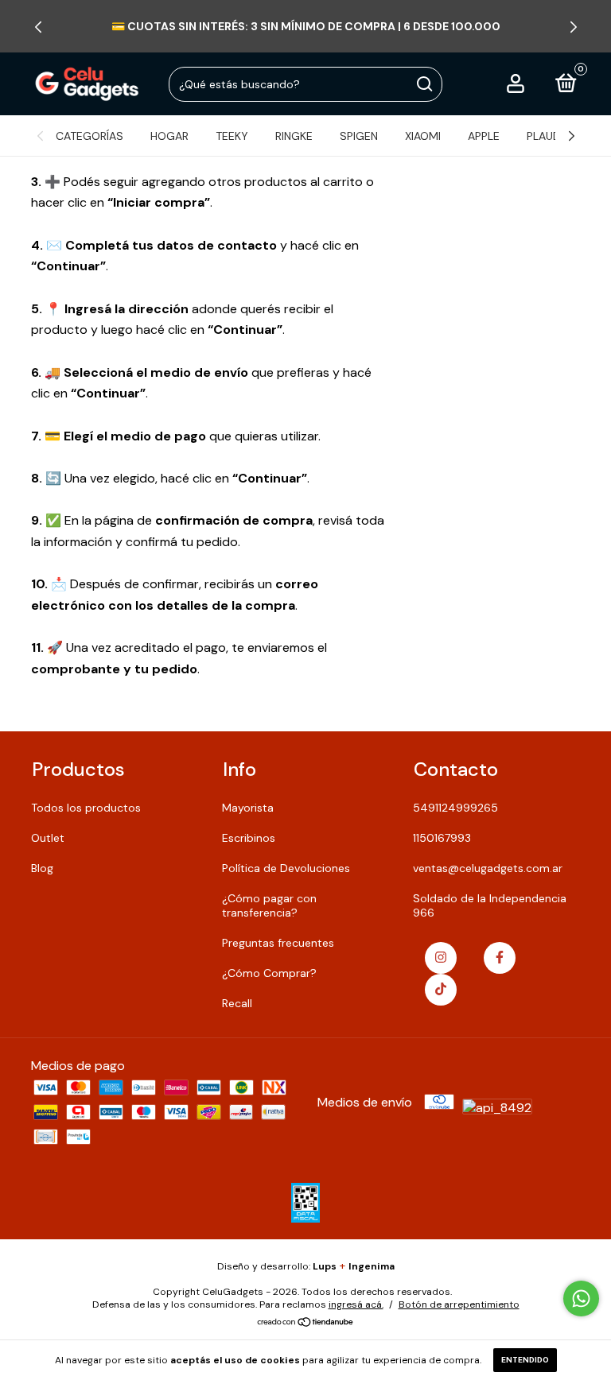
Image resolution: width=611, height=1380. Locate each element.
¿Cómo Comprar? (269, 973)
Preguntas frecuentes (278, 943)
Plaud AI (550, 136)
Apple (484, 136)
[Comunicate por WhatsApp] (581, 1298)
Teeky (232, 136)
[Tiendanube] (306, 1323)
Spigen (359, 136)
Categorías (89, 136)
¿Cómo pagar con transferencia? (269, 905)
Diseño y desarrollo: (277, 1266)
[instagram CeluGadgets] (441, 958)
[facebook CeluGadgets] (500, 958)
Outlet (47, 838)
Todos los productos (86, 807)
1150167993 (442, 838)
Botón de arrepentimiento (459, 1304)
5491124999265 (455, 807)
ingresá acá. (356, 1304)
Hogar (169, 136)
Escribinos (248, 838)
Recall (237, 1003)
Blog (42, 868)
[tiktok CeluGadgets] (441, 990)
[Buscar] (424, 84)
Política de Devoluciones (286, 868)
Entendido (525, 1360)
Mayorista (248, 807)
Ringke (294, 136)
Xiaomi (423, 136)
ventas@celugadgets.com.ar (487, 868)
